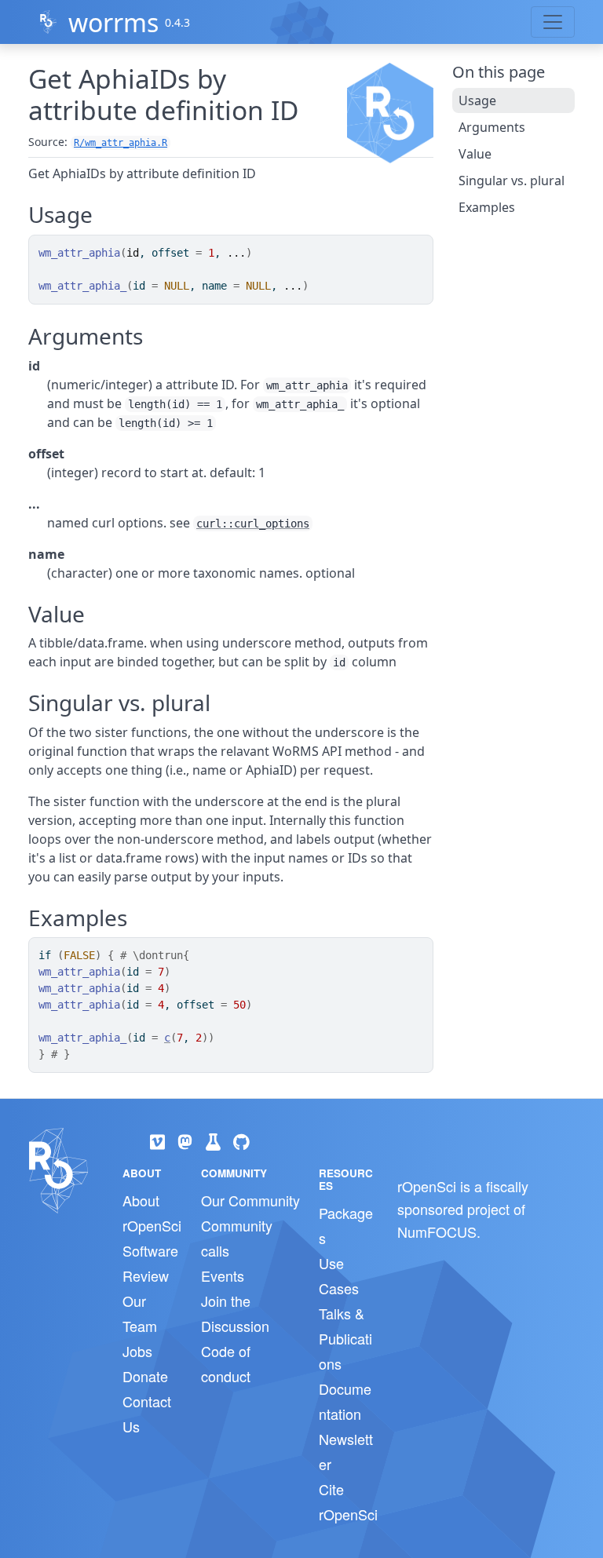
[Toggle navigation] (553, 22)
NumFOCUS (437, 1231)
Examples (487, 207)
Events (222, 1275)
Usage (477, 100)
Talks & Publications (345, 1338)
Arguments (492, 127)
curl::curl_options (252, 523)
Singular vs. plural (512, 180)
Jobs (137, 1351)
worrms (113, 22)
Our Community (250, 1200)
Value (475, 153)
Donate (145, 1376)
